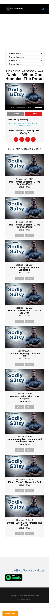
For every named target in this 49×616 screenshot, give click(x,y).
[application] (24, 107)
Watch (16, 114)
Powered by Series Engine (24, 543)
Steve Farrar (29, 596)
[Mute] (33, 107)
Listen (34, 114)
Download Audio (24, 125)
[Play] (8, 107)
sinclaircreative (24, 599)
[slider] (38, 107)
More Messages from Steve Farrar (23, 123)
